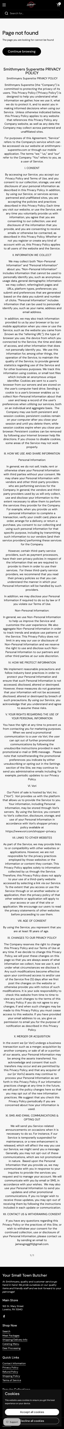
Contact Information (14, 1363)
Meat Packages (10, 1335)
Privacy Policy (10, 1367)
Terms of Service (11, 1380)
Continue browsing (22, 51)
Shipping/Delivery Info (14, 1339)
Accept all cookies (32, 1412)
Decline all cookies (32, 1421)
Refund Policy (10, 1371)
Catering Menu (10, 1344)
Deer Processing (11, 1348)
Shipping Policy (11, 1376)
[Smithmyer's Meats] (31, 5)
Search (6, 1331)
